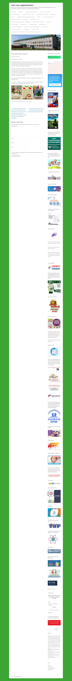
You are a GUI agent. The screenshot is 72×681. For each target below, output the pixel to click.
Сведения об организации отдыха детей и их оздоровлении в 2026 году (25, 31)
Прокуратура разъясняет (16, 29)
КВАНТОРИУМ (25, 19)
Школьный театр (42, 24)
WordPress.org (50, 669)
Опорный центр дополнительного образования (20, 21)
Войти (49, 665)
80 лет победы (44, 26)
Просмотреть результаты (54, 609)
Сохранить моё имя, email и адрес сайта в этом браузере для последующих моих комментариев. (27, 153)
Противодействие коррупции (42, 14)
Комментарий (14, 126)
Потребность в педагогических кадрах (31, 26)
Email (12, 142)
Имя (12, 138)
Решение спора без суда (52, 657)
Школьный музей (14, 24)
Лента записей (50, 666)
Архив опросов (50, 612)
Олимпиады (48, 21)
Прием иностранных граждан (28, 14)
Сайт (12, 147)
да (49, 601)
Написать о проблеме (55, 84)
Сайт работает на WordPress (16, 676)
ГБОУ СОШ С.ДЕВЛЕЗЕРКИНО (22, 5)
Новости (30, 101)
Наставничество (35, 29)
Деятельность (53, 14)
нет (49, 602)
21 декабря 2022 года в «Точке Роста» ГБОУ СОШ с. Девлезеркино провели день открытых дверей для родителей (35, 110)
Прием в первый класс (15, 14)
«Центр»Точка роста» (34, 19)
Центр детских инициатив (16, 26)
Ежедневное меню (33, 24)
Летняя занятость (24, 24)
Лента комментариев (51, 668)
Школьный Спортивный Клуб (38, 21)
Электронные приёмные (16, 19)
